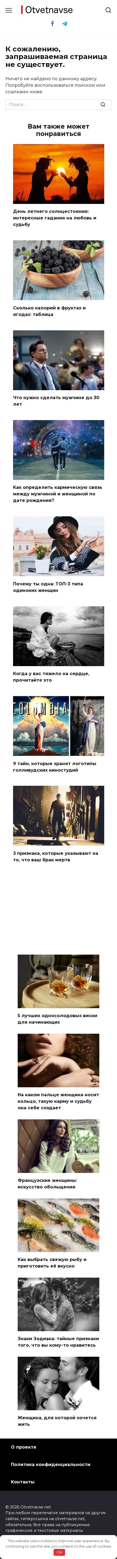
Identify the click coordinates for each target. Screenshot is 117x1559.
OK (59, 1552)
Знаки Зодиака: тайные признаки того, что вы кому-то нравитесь (58, 1342)
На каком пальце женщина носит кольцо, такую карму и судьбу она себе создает (58, 1101)
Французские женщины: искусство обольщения (47, 1184)
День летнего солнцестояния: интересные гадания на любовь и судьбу (54, 218)
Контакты (23, 1482)
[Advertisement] (58, 910)
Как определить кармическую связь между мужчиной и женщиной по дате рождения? (57, 494)
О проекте (23, 1447)
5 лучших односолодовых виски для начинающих (57, 1019)
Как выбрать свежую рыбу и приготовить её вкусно (52, 1263)
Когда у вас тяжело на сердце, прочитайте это (51, 677)
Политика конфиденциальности (50, 1464)
